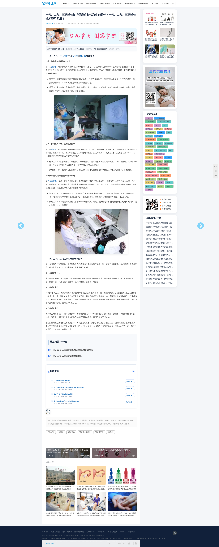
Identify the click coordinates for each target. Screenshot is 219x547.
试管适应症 (99, 432)
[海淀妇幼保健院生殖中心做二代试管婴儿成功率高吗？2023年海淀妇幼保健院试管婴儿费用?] (122, 501)
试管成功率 (117, 3)
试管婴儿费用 (162, 179)
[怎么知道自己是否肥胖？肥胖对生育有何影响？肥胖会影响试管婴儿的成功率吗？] (122, 475)
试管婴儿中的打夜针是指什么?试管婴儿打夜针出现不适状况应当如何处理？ (167, 56)
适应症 (75, 56)
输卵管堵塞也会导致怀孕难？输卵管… (159, 239)
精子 (170, 150)
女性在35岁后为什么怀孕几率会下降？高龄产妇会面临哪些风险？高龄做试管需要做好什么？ (91, 514)
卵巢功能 (158, 129)
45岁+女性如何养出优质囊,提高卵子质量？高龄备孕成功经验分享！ (167, 23)
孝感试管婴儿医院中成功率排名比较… (159, 223)
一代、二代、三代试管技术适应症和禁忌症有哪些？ (72, 350)
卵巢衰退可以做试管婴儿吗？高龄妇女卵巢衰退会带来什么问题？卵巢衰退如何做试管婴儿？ (91, 488)
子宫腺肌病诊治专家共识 (62, 380)
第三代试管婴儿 (160, 150)
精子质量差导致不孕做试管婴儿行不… (159, 255)
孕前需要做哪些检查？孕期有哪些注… (159, 247)
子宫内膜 (158, 143)
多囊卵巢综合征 (163, 139)
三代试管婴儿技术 (163, 122)
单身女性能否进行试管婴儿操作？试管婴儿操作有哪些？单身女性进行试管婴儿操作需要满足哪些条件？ (60, 514)
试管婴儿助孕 (150, 165)
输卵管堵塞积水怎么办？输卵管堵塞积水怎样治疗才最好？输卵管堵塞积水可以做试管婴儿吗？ (151, 40)
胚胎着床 (149, 157)
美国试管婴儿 (160, 154)
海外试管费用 (91, 3)
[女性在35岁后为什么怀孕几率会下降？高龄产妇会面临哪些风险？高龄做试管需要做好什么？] (91, 501)
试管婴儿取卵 (150, 168)
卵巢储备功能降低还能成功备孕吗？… (159, 243)
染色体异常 (168, 143)
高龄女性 (149, 190)
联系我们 (165, 3)
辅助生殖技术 (150, 186)
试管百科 (66, 3)
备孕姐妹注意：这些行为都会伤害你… (159, 283)
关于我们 (155, 3)
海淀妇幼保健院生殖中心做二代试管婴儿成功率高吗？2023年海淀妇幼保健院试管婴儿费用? (122, 514)
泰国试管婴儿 (150, 147)
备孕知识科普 (150, 139)
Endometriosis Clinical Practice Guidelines (69, 387)
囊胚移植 (161, 132)
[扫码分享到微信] (119, 543)
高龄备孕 (169, 186)
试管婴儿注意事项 (151, 175)
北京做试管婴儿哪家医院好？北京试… (159, 251)
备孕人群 (149, 136)
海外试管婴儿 (143, 3)
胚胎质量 (168, 157)
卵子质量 (149, 129)
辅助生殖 (169, 182)
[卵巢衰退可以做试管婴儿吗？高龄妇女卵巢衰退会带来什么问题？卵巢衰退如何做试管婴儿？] (91, 475)
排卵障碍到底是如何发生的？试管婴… (159, 231)
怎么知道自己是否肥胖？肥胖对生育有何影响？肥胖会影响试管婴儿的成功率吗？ (122, 488)
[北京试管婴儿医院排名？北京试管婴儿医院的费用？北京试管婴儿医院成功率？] (60, 475)
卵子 (165, 125)
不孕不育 (80, 23)
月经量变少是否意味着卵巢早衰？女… (159, 271)
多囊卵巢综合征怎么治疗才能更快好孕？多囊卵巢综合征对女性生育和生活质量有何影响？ (151, 23)
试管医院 (158, 161)
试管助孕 (149, 161)
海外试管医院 (105, 3)
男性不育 (149, 150)
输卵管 (160, 186)
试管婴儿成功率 (163, 168)
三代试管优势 (160, 118)
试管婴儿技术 (150, 172)
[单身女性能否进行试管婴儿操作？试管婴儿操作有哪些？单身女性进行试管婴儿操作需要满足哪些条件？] (60, 501)
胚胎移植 (158, 157)
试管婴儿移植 (150, 179)
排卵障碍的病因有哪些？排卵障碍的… (159, 279)
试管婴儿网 (49, 3)
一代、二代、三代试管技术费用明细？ (66, 356)
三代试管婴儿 (130, 3)
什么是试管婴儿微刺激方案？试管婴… (159, 275)
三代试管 (64, 56)
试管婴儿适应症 (85, 432)
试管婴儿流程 (165, 175)
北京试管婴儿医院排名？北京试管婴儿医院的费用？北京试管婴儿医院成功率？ (60, 488)
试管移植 (160, 182)
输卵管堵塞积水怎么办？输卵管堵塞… (159, 263)
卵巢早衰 (168, 129)
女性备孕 (149, 143)
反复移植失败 (150, 132)
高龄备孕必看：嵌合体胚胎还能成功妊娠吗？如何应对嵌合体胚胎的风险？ (167, 40)
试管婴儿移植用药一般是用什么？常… (159, 235)
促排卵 (158, 125)
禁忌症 (83, 56)
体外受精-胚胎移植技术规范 (63, 394)
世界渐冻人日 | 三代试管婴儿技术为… (159, 267)
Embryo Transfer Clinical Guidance (66, 401)
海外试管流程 (78, 3)
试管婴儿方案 (162, 172)
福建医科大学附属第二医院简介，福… (159, 227)
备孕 (169, 132)
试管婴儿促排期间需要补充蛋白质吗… (159, 259)
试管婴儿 (54, 67)
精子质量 (149, 154)
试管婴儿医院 (162, 165)
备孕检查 (158, 136)
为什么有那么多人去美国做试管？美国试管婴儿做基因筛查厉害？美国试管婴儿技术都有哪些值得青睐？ (151, 56)
